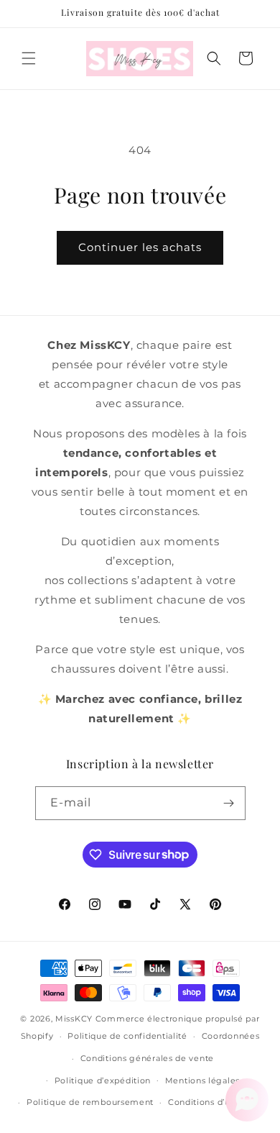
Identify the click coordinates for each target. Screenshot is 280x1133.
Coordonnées (231, 1036)
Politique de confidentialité (127, 1036)
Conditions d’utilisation (218, 1102)
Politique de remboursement (90, 1102)
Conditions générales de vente (147, 1058)
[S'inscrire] (229, 803)
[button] (29, 58)
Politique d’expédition (103, 1080)
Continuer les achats (140, 247)
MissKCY (74, 1019)
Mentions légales (202, 1080)
